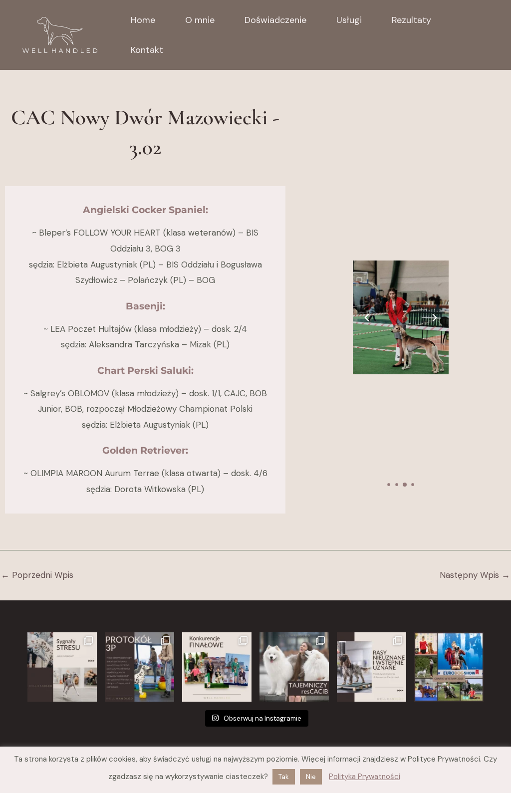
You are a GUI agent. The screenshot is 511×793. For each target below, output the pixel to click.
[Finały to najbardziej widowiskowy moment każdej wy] (217, 667)
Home (143, 20)
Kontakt (147, 50)
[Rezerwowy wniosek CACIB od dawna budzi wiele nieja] (294, 667)
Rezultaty (411, 20)
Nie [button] (311, 777)
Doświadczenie (275, 20)
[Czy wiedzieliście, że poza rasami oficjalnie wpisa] (371, 667)
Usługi (349, 20)
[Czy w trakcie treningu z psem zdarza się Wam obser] (139, 667)
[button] (366, 317)
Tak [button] (283, 777)
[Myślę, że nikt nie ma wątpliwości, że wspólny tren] (62, 667)
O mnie (200, 20)
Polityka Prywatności (364, 777)
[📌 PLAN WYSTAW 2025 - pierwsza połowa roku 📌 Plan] (449, 667)
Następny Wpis (475, 575)
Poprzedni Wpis (37, 575)
